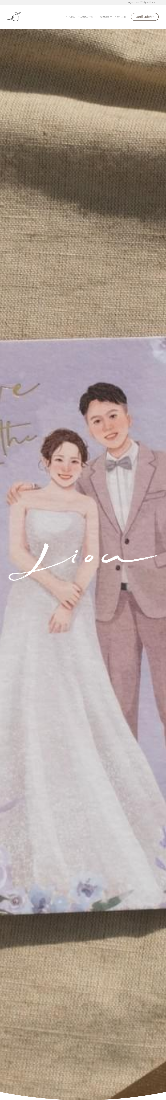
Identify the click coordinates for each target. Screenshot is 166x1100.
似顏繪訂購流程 (145, 17)
